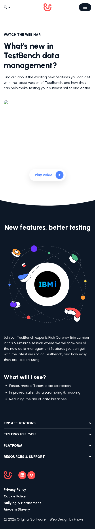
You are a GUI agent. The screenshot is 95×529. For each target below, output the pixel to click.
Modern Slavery (17, 509)
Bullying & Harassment (22, 503)
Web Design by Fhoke (67, 519)
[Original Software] (47, 7)
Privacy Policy (15, 489)
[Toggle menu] (85, 7)
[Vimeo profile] (31, 475)
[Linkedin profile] (22, 475)
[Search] (7, 7)
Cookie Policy (15, 496)
